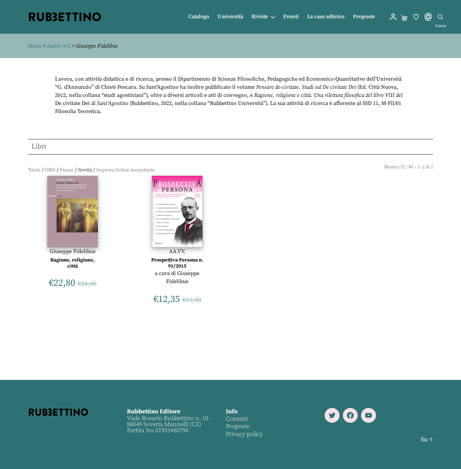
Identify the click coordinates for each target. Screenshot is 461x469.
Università (230, 16)
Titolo (34, 170)
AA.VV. (177, 251)
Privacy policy (244, 434)
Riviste (259, 16)
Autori (54, 46)
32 (402, 167)
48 (410, 167)
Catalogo (198, 16)
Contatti (237, 419)
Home (35, 46)
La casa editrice (326, 16)
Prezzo (67, 170)
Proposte (364, 16)
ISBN (50, 170)
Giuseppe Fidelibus (73, 251)
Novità (85, 170)
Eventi (291, 16)
